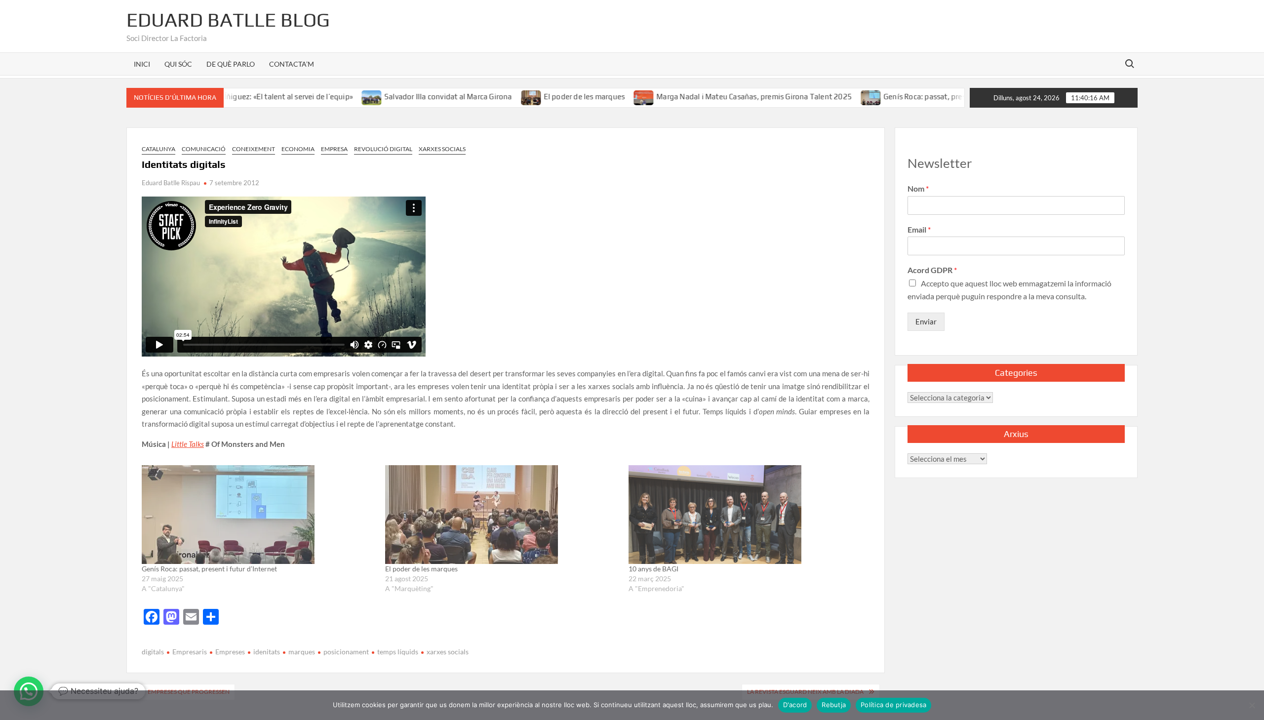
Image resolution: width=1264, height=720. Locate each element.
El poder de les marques (560, 96)
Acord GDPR (932, 270)
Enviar (926, 321)
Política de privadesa (893, 705)
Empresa (334, 149)
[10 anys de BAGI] (745, 514)
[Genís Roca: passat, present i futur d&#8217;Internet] (258, 514)
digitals (153, 651)
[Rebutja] (1252, 705)
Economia (298, 149)
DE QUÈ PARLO (230, 64)
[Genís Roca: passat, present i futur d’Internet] (847, 96)
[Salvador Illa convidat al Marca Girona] (347, 96)
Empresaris (189, 651)
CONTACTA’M (291, 64)
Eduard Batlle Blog (228, 19)
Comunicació (204, 149)
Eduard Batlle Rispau (171, 183)
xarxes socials (448, 651)
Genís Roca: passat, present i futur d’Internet (935, 96)
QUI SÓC (178, 64)
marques (301, 651)
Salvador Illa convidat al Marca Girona (424, 96)
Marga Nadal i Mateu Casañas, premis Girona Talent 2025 (730, 96)
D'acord (795, 705)
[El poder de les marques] (507, 96)
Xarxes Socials (442, 149)
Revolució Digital (383, 149)
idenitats (266, 651)
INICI (142, 64)
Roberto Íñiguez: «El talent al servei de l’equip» (249, 96)
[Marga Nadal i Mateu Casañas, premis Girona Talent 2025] (620, 96)
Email (919, 229)
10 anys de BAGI (653, 568)
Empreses (230, 651)
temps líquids (397, 651)
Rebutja (834, 705)
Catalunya (158, 149)
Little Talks (187, 444)
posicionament (346, 651)
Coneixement (253, 149)
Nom (918, 188)
